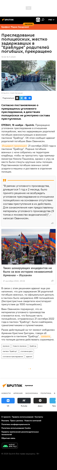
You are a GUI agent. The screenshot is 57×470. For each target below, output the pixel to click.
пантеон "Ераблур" (10, 351)
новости (6, 393)
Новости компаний (32, 420)
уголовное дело (26, 351)
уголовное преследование (13, 356)
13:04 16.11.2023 (8, 57)
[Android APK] (9, 446)
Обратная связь (8, 438)
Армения (6, 346)
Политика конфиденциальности (15, 424)
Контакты (39, 417)
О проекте (6, 417)
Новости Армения (19, 346)
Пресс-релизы (16, 420)
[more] (52, 223)
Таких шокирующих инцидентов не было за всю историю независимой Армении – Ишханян (28, 271)
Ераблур (33, 346)
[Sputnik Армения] (8, 21)
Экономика (31, 393)
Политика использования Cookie (16, 428)
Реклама (5, 420)
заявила (45, 336)
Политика (46, 393)
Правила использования (22, 417)
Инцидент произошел (14, 145)
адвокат (29, 356)
